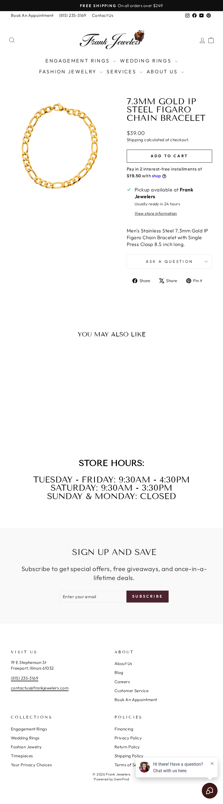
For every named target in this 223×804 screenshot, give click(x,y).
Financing (123, 729)
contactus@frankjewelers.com (40, 688)
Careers (122, 681)
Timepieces (22, 755)
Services (122, 71)
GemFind (121, 779)
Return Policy (127, 746)
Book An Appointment (32, 15)
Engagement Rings (78, 61)
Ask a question (169, 261)
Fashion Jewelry (69, 71)
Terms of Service (130, 764)
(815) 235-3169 (72, 15)
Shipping (135, 139)
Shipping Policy (129, 755)
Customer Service (131, 690)
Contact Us (102, 15)
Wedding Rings (146, 61)
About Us (163, 71)
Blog (118, 672)
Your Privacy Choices (31, 764)
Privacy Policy (128, 737)
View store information (156, 213)
